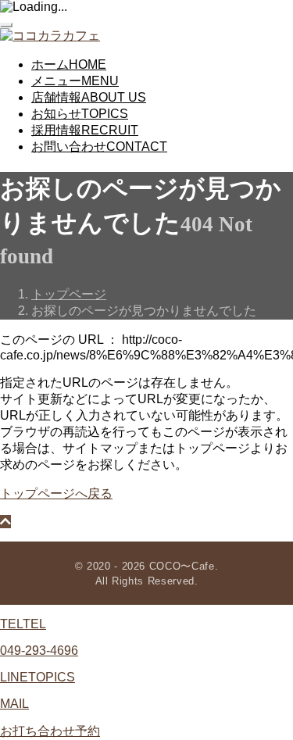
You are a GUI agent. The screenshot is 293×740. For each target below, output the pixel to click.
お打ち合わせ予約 (50, 731)
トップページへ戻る (56, 493)
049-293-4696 (39, 650)
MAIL (14, 703)
